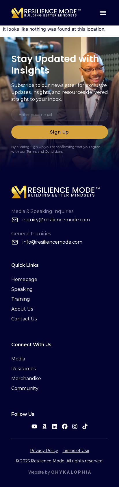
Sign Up (59, 132)
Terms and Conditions (45, 151)
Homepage (24, 279)
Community (24, 388)
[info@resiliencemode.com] (14, 242)
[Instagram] (75, 426)
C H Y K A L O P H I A (71, 472)
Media (18, 359)
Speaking (22, 289)
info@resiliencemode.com (52, 242)
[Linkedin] (54, 426)
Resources (23, 368)
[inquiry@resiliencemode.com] (14, 219)
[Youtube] (34, 426)
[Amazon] (44, 426)
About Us (22, 309)
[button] (103, 13)
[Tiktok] (85, 426)
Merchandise (26, 378)
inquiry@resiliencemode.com (56, 219)
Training (20, 299)
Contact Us (24, 319)
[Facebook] (65, 426)
